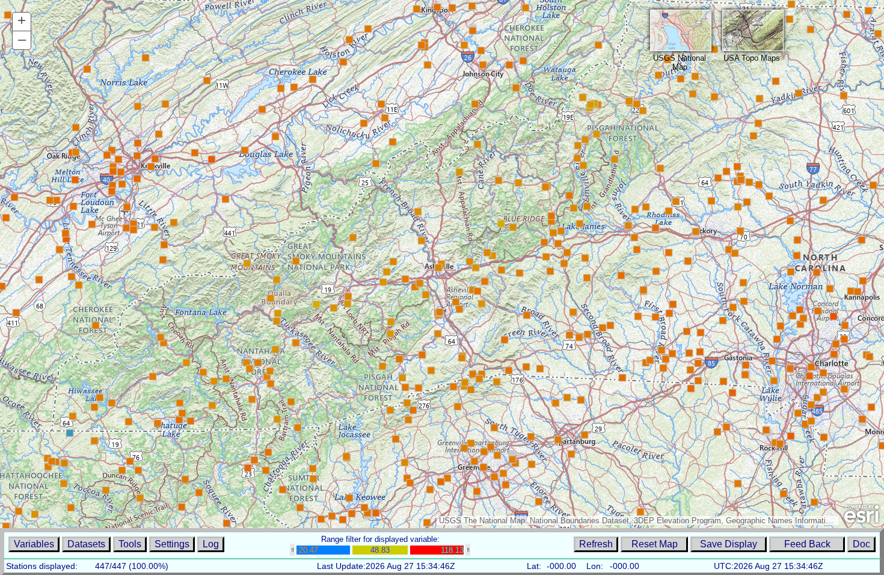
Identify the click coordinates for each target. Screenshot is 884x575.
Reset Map (654, 544)
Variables (34, 544)
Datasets (86, 544)
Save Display (728, 544)
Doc (861, 544)
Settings (172, 544)
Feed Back (807, 544)
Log (211, 544)
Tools (129, 544)
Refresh (596, 544)
